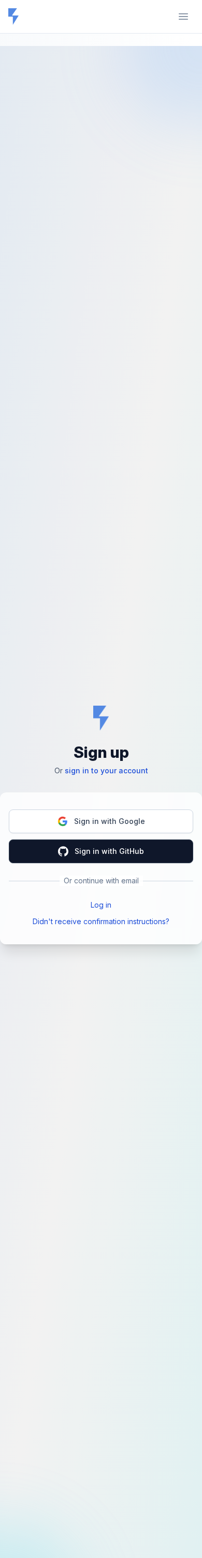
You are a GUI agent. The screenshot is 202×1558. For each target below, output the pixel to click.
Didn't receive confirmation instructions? (101, 921)
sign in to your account (106, 770)
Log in (101, 904)
